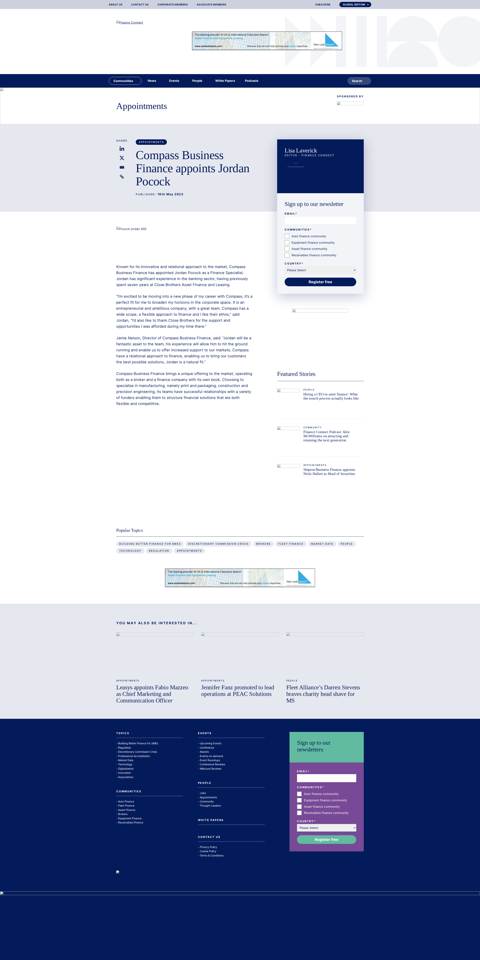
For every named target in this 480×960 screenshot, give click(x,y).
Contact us (140, 4)
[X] (122, 158)
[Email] (122, 167)
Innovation (124, 772)
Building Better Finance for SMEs (150, 543)
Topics (122, 733)
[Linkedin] (122, 148)
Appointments (141, 106)
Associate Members (211, 4)
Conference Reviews (212, 764)
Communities (128, 791)
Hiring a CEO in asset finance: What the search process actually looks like (331, 396)
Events (205, 733)
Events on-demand (211, 756)
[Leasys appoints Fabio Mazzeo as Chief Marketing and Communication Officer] (155, 654)
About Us (115, 4)
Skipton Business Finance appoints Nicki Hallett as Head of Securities (329, 471)
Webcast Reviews (210, 768)
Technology (130, 550)
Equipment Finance (130, 818)
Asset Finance (126, 809)
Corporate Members (173, 4)
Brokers (263, 543)
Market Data (322, 543)
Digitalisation (126, 768)
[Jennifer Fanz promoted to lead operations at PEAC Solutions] (240, 654)
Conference (207, 747)
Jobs (203, 793)
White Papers (211, 820)
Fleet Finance (291, 543)
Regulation (159, 550)
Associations (125, 777)
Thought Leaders (210, 805)
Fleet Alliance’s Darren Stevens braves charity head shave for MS (323, 694)
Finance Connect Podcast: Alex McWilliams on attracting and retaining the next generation (326, 436)
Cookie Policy (208, 851)
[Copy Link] (122, 176)
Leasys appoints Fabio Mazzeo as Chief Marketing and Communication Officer (152, 694)
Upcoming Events (210, 743)
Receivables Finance (130, 822)
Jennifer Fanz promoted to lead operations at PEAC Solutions (237, 690)
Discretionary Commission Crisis (218, 543)
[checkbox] (320, 246)
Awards (204, 751)
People (309, 389)
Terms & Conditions (212, 855)
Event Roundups (210, 760)
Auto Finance (126, 801)
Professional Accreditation (134, 756)
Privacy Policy (208, 847)
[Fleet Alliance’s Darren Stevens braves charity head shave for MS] (325, 654)
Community (312, 427)
